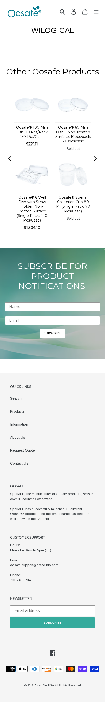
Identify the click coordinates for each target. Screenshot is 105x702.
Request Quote (22, 450)
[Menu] (96, 11)
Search (16, 398)
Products (17, 411)
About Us (17, 437)
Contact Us (19, 463)
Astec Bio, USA (44, 685)
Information (19, 424)
